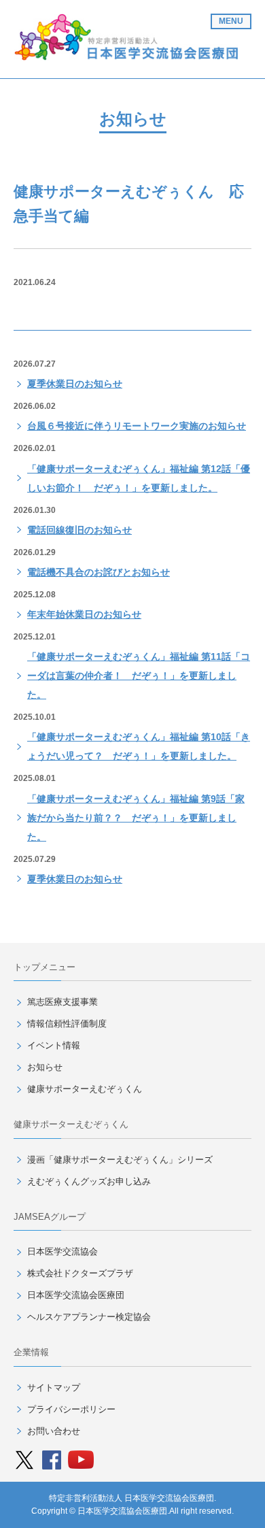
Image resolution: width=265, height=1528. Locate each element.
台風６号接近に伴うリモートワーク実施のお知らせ (136, 425)
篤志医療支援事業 (62, 1002)
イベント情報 (53, 1045)
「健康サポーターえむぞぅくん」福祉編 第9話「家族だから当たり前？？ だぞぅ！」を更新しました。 (136, 817)
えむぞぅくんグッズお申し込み (89, 1181)
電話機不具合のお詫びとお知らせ (98, 572)
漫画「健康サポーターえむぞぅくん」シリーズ (120, 1160)
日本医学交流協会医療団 (75, 1295)
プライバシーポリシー (71, 1409)
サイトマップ (53, 1387)
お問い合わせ (53, 1431)
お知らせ (45, 1067)
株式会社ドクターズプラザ (80, 1273)
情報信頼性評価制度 (67, 1023)
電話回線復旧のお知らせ (79, 530)
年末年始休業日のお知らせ (84, 614)
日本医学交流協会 (62, 1251)
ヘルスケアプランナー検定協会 (89, 1317)
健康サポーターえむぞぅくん (84, 1089)
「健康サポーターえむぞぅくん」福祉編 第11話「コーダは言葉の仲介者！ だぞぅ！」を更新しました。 (138, 675)
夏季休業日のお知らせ (74, 383)
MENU (231, 21)
